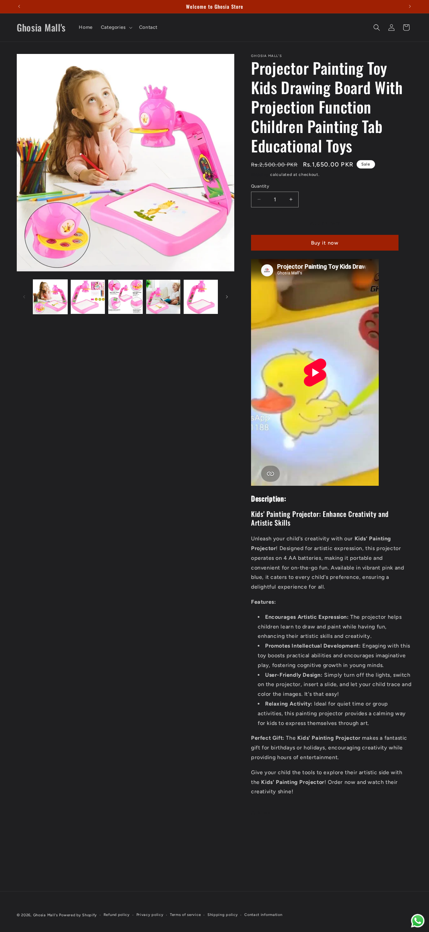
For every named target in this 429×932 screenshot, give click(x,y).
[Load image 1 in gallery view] (50, 297)
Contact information (263, 915)
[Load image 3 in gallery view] (125, 297)
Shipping (260, 174)
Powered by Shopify (78, 915)
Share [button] (264, 812)
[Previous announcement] (19, 6)
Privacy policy (150, 915)
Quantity (260, 186)
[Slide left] (24, 296)
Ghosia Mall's (45, 915)
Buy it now (325, 243)
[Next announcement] (410, 6)
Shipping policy (222, 915)
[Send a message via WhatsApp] (418, 921)
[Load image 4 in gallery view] (163, 297)
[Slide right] (227, 296)
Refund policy (117, 915)
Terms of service (185, 915)
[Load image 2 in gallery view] (88, 297)
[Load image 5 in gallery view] (201, 297)
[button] (116, 27)
